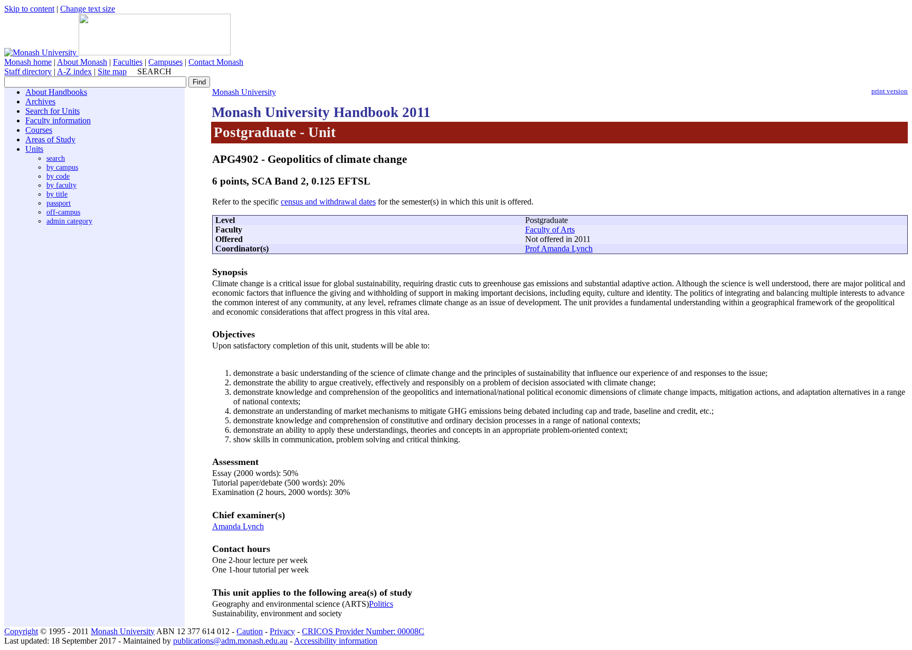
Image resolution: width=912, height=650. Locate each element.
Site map (112, 71)
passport (58, 203)
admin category (69, 221)
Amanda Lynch (238, 526)
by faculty (61, 185)
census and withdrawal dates (328, 201)
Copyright (21, 631)
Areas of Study (50, 139)
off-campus (63, 212)
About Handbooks (56, 92)
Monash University (244, 92)
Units (34, 148)
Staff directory (28, 71)
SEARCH (154, 71)
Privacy (282, 631)
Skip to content (29, 8)
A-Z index (74, 71)
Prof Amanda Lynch (559, 248)
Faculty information (58, 120)
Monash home (28, 61)
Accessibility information (335, 640)
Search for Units (52, 110)
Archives (40, 101)
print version (889, 91)
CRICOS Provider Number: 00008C (363, 631)
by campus (62, 167)
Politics (381, 603)
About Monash (82, 61)
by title (57, 194)
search (55, 158)
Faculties (127, 61)
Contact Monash (215, 61)
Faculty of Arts (550, 229)
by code (58, 176)
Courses (38, 129)
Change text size (87, 8)
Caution (249, 631)
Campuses (165, 61)
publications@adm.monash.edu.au (230, 640)
